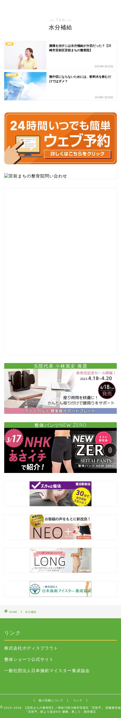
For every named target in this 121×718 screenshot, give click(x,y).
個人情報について (51, 700)
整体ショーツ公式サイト (29, 659)
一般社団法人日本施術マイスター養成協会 (47, 670)
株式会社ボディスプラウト (31, 648)
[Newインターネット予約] (60, 166)
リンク (77, 700)
